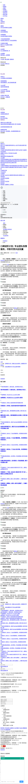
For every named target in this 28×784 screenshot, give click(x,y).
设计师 (17, 145)
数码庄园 (16, 175)
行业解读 (24, 150)
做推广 (4, 8)
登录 (2, 20)
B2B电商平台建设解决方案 (10, 167)
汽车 (8, 264)
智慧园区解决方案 (15, 165)
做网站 (4, 6)
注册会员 (3, 21)
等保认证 (7, 63)
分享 (16, 252)
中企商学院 (3, 151)
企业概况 (3, 173)
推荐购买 (3, 46)
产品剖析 (3, 150)
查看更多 (3, 238)
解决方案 (5, 14)
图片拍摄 (7, 59)
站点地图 (16, 728)
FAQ (24, 175)
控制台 (2, 18)
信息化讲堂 (21, 145)
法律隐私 (20, 175)
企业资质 (3, 178)
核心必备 (3, 73)
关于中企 (5, 15)
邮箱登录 (25, 728)
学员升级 (10, 153)
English (2, 729)
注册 (4, 220)
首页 (4, 4)
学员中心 (6, 153)
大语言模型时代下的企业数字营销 (12, 366)
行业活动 (7, 181)
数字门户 (3, 23)
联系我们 (3, 183)
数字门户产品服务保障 (6, 145)
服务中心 (13, 145)
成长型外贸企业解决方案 (10, 162)
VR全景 (2, 59)
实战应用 (3, 148)
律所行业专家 (19, 150)
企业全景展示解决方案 (16, 159)
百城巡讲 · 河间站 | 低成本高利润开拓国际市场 (11, 618)
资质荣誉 (3, 176)
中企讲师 (15, 153)
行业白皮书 (3, 172)
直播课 (2, 153)
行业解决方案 (4, 170)
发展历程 (11, 175)
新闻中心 (3, 179)
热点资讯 (3, 181)
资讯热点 (10, 229)
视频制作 (12, 59)
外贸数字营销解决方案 (6, 165)
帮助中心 (3, 143)
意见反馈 (7, 728)
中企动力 (3, 260)
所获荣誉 (7, 178)
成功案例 (5, 11)
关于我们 (3, 175)
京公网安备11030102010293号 (17, 732)
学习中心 (3, 154)
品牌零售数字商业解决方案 (13, 161)
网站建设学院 (10, 156)
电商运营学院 (4, 156)
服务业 (15, 308)
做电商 (4, 9)
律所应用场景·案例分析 (10, 150)
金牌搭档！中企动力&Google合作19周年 (10, 615)
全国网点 (7, 184)
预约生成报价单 (4, 666)
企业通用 (3, 157)
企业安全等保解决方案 (6, 159)
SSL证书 (2, 63)
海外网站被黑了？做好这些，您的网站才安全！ (11, 612)
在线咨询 (3, 378)
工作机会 (11, 184)
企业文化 (7, 175)
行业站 (20, 728)
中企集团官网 (7, 729)
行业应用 (3, 164)
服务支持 (5, 12)
